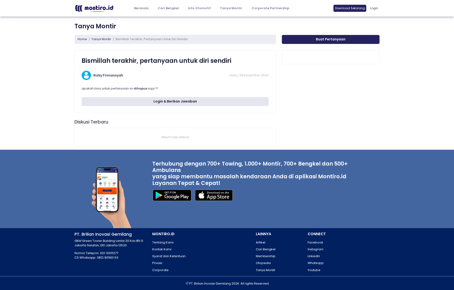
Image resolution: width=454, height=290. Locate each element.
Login (374, 8)
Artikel (260, 242)
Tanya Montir (231, 8)
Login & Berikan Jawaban (175, 101)
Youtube (314, 270)
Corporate (160, 270)
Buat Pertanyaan (330, 39)
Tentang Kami (163, 242)
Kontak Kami (161, 249)
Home (82, 39)
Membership (265, 256)
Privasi (157, 263)
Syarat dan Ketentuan (169, 256)
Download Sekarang (350, 8)
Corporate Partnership (270, 8)
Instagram (315, 249)
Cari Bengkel (168, 8)
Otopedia (263, 263)
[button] (199, 8)
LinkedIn (314, 256)
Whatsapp (316, 263)
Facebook (315, 242)
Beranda (141, 8)
